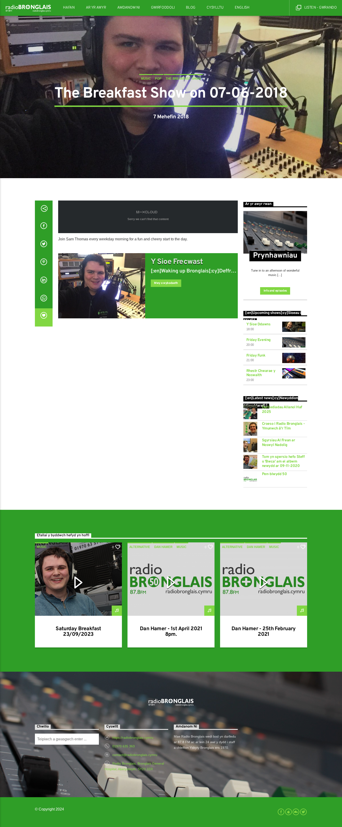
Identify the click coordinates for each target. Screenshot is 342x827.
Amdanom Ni (128, 7)
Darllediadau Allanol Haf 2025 (282, 409)
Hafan (68, 7)
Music (146, 78)
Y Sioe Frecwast (177, 262)
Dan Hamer (163, 547)
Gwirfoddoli (163, 7)
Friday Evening (258, 340)
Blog (190, 7)
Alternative (139, 547)
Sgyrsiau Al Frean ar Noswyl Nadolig (278, 442)
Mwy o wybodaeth (166, 283)
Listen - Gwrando (320, 7)
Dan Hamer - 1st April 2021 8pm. (171, 632)
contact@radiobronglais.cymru (134, 755)
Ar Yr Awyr (96, 7)
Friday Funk (255, 355)
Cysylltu (215, 7)
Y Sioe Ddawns (258, 324)
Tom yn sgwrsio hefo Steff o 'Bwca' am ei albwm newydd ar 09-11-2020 (283, 461)
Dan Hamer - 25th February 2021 (263, 632)
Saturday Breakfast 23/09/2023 (78, 632)
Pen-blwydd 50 (274, 474)
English (242, 7)
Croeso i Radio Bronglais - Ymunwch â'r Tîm (283, 426)
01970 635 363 (123, 746)
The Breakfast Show (183, 78)
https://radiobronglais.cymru (132, 737)
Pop (158, 78)
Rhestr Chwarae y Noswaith (260, 373)
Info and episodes (275, 291)
